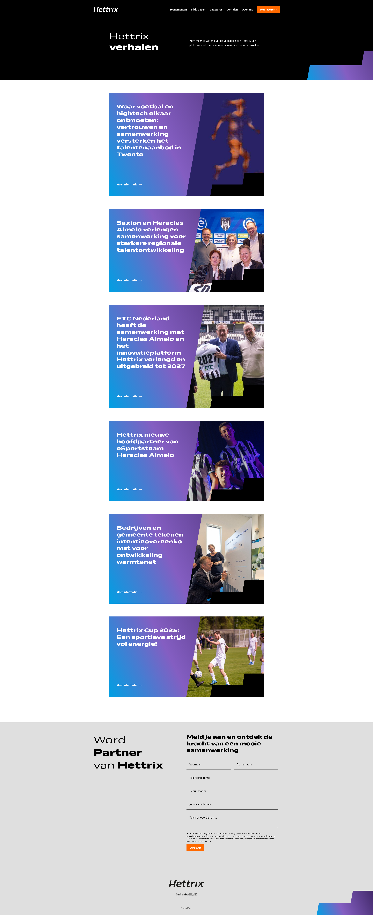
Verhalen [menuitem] (232, 9)
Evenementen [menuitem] (178, 9)
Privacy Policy (186, 907)
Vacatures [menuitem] (216, 9)
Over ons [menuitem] (247, 9)
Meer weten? (268, 9)
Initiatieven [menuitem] (198, 9)
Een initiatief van (186, 894)
